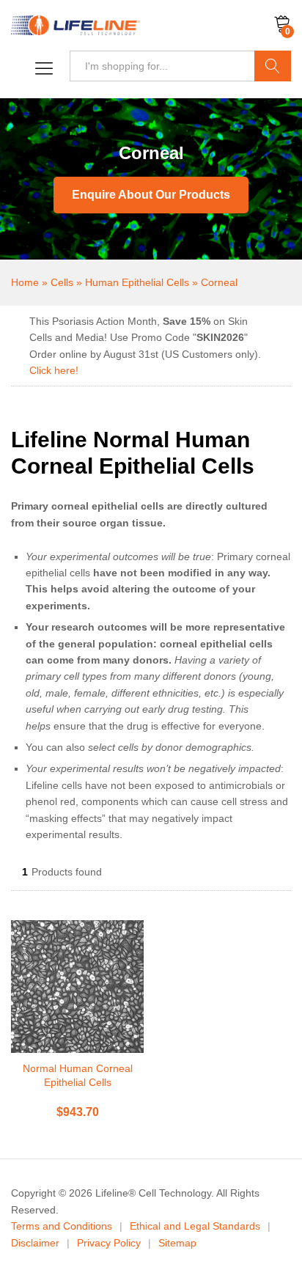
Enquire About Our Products (151, 194)
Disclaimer (35, 1243)
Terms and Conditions (61, 1226)
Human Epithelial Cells (137, 282)
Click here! (53, 370)
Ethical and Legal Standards (195, 1226)
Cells (62, 282)
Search (272, 66)
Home (25, 282)
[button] (40, 69)
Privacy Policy (109, 1243)
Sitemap (177, 1243)
